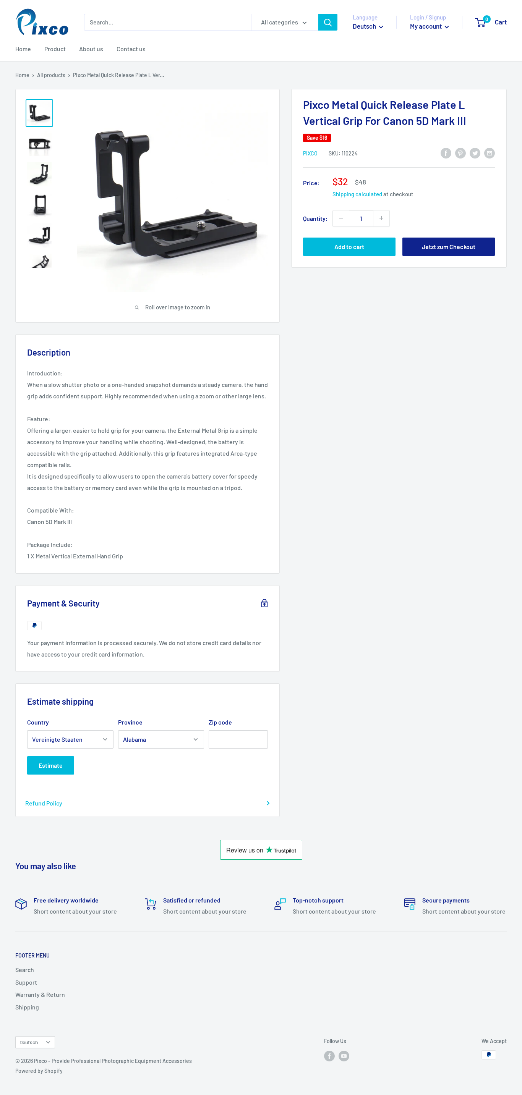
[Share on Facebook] (446, 153)
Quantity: (315, 218)
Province (130, 722)
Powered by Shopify (39, 1071)
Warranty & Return (40, 994)
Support (26, 982)
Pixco (310, 153)
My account (426, 26)
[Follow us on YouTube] (344, 1055)
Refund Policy (43, 803)
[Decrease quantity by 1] (341, 218)
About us (91, 48)
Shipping (27, 1007)
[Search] (327, 22)
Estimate (51, 765)
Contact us (131, 48)
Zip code (220, 722)
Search (24, 969)
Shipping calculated (357, 193)
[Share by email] (489, 153)
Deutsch (28, 1042)
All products (51, 75)
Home (23, 48)
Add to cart (349, 246)
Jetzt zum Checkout (448, 246)
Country (38, 722)
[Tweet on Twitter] (475, 153)
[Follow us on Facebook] (329, 1055)
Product (55, 48)
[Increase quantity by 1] (381, 218)
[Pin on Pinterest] (460, 153)
